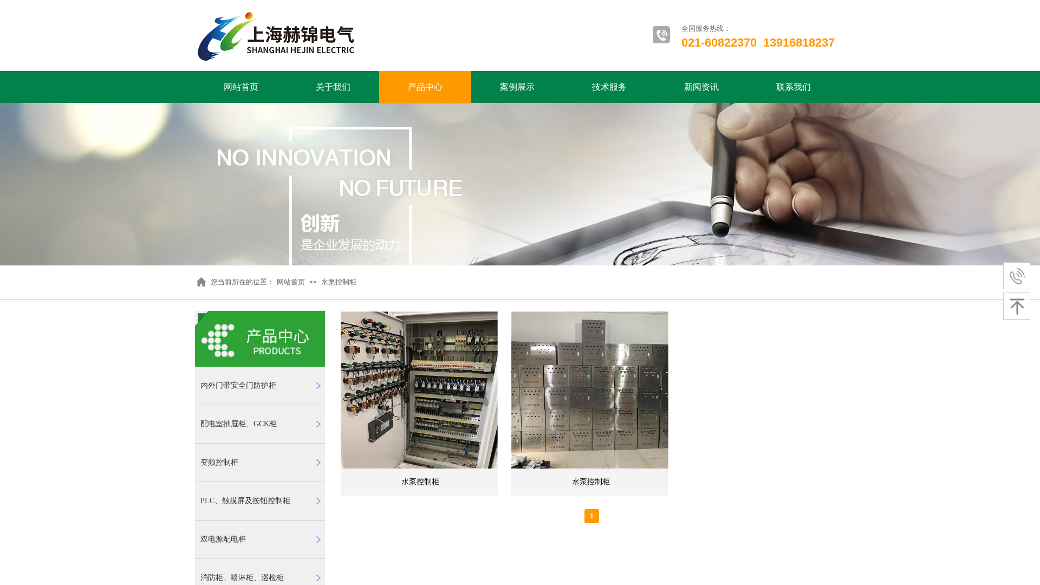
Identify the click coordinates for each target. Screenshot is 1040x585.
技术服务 (609, 87)
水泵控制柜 (338, 282)
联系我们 (793, 87)
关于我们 (333, 87)
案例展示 (517, 87)
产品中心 (425, 87)
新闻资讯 (701, 87)
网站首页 (241, 87)
